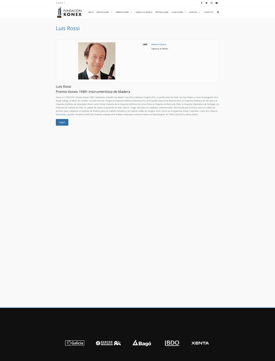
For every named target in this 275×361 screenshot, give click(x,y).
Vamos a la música (144, 12)
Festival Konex (161, 12)
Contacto (208, 12)
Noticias (193, 12)
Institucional (103, 12)
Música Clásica (158, 44)
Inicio (91, 12)
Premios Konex (122, 12)
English (62, 122)
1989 (145, 44)
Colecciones (177, 12)
